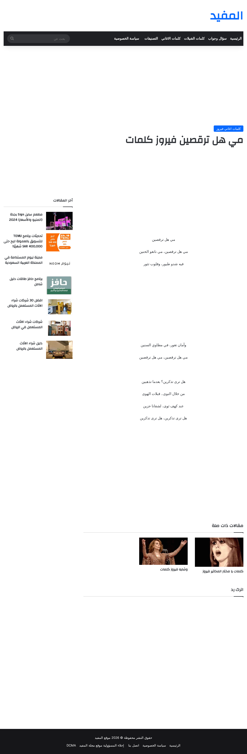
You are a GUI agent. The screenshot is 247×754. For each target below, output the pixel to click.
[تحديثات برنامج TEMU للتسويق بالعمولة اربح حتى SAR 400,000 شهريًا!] (59, 242)
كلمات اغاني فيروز (228, 129)
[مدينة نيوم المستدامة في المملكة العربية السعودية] (59, 264)
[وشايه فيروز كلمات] (163, 551)
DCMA (71, 745)
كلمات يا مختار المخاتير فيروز (223, 571)
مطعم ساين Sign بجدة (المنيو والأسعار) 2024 (25, 217)
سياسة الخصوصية (126, 38)
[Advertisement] (123, 84)
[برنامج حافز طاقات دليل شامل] (59, 285)
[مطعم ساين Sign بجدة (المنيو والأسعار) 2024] (59, 221)
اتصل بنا (133, 745)
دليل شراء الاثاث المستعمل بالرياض (29, 346)
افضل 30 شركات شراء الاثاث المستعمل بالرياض (24, 303)
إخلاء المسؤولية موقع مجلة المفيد (101, 745)
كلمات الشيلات (194, 38)
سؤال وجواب (217, 38)
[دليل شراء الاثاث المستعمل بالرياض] (59, 350)
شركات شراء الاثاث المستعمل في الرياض (26, 324)
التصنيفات (151, 38)
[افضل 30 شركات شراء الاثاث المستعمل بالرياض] (59, 307)
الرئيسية (236, 38)
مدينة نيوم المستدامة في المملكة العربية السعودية (23, 260)
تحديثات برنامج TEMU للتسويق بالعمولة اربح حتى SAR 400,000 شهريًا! (23, 241)
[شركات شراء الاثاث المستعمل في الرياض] (59, 328)
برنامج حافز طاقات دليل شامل (26, 281)
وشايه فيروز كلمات (174, 569)
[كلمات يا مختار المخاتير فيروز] (219, 552)
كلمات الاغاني (171, 38)
